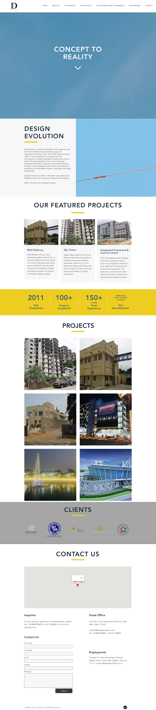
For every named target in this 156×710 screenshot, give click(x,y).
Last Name (28, 650)
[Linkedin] (125, 707)
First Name (28, 643)
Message (27, 671)
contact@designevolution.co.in (102, 630)
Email (26, 657)
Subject (27, 665)
